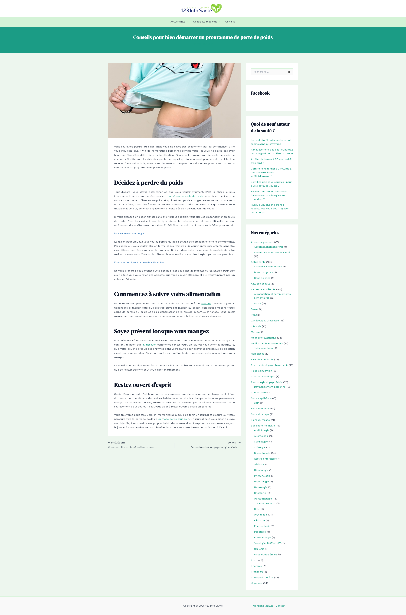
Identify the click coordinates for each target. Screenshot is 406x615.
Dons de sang (262, 277)
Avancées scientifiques (268, 266)
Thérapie (256, 565)
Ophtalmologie (263, 498)
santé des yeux (266, 503)
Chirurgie (259, 447)
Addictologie (261, 430)
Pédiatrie (259, 520)
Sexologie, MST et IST (267, 543)
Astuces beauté (260, 283)
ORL (256, 508)
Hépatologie (261, 470)
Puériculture (259, 392)
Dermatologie (262, 453)
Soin (256, 402)
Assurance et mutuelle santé (272, 252)
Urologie (259, 548)
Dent (254, 314)
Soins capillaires (261, 398)
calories (206, 303)
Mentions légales (263, 605)
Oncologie (260, 492)
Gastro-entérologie (265, 458)
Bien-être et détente (263, 289)
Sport (254, 560)
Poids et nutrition (261, 370)
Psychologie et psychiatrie (266, 382)
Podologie (260, 531)
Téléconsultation (264, 347)
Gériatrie (259, 464)
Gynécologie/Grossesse (265, 320)
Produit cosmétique (263, 376)
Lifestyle (256, 326)
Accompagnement (262, 242)
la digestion (149, 344)
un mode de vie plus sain (173, 418)
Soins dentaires (260, 408)
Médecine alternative (263, 337)
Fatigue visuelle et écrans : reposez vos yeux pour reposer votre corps (270, 208)
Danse (254, 309)
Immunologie (262, 475)
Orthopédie (261, 514)
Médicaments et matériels (267, 343)
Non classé (257, 353)
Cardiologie (261, 441)
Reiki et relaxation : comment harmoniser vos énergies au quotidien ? (269, 195)
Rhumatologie (262, 537)
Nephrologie (261, 481)
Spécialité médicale (205, 21)
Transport (257, 571)
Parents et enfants (262, 359)
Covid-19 (230, 21)
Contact (280, 605)
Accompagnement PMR (268, 246)
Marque (255, 331)
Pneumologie (262, 526)
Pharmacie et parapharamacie (269, 365)
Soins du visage (260, 419)
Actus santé (177, 21)
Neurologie (260, 487)
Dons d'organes (263, 272)
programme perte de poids (186, 196)
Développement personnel (270, 386)
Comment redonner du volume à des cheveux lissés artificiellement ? (271, 172)
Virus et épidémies (265, 554)
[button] (186, 21)
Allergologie (261, 435)
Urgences (256, 583)
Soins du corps (260, 414)
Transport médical (262, 577)
